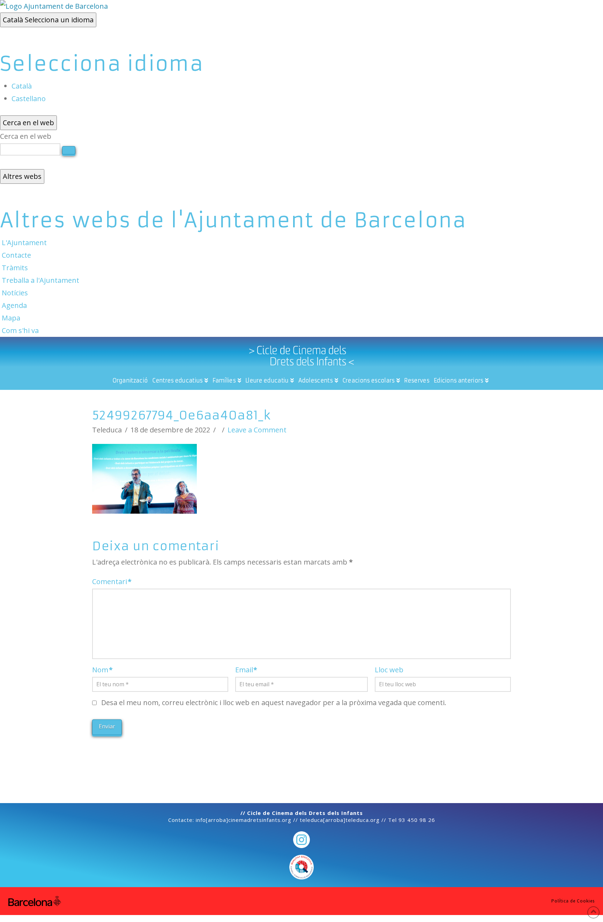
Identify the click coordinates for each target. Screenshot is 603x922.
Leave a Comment (257, 429)
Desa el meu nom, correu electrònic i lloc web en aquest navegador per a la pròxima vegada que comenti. (273, 702)
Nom (102, 669)
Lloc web (389, 669)
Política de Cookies (573, 901)
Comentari (112, 581)
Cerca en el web (25, 136)
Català (48, 19)
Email (246, 669)
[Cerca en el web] (68, 150)
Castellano (29, 98)
